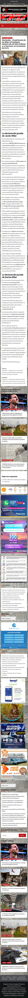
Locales (4, 434)
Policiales (10, 460)
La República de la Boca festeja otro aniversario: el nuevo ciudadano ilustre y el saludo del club (13, 599)
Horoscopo (25, 582)
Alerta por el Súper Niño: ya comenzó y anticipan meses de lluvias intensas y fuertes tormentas (13, 439)
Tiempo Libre (12, 979)
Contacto (9, 3)
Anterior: (12, 371)
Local (3, 977)
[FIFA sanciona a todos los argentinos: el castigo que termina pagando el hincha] (14, 402)
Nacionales (5, 38)
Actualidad (4, 979)
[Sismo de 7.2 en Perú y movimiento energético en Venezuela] (14, 877)
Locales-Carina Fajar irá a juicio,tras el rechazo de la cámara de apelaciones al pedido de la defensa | (13, 815)
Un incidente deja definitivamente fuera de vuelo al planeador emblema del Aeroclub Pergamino (13, 796)
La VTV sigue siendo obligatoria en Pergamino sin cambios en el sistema (13, 914)
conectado (16, 479)
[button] (2, 25)
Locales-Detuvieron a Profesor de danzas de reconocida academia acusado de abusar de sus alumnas (13, 819)
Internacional (21, 977)
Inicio (4, 3)
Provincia (9, 910)
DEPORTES (5, 585)
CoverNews (13, 995)
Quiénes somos (15, 3)
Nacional (14, 977)
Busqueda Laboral (21, 979)
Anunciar (22, 3)
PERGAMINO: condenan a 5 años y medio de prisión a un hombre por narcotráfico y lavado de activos (13, 968)
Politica (10, 38)
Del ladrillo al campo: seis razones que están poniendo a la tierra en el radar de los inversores (13, 669)
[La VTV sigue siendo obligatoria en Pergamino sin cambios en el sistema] (14, 903)
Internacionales (11, 409)
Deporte (4, 409)
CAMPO (4, 651)
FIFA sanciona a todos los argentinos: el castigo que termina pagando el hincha (12, 414)
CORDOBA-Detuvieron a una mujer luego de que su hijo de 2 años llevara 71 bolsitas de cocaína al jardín (13, 465)
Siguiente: (14, 380)
